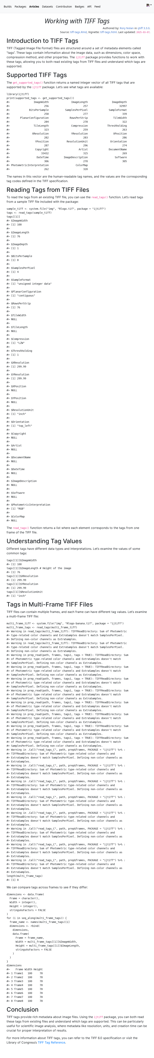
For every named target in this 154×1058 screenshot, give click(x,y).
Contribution (64, 6)
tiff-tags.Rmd (78, 32)
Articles (34, 6)
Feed (97, 6)
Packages (20, 6)
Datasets (47, 6)
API (89, 6)
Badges (79, 6)
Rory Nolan (127, 28)
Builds (8, 6)
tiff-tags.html (108, 32)
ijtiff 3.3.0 (143, 28)
